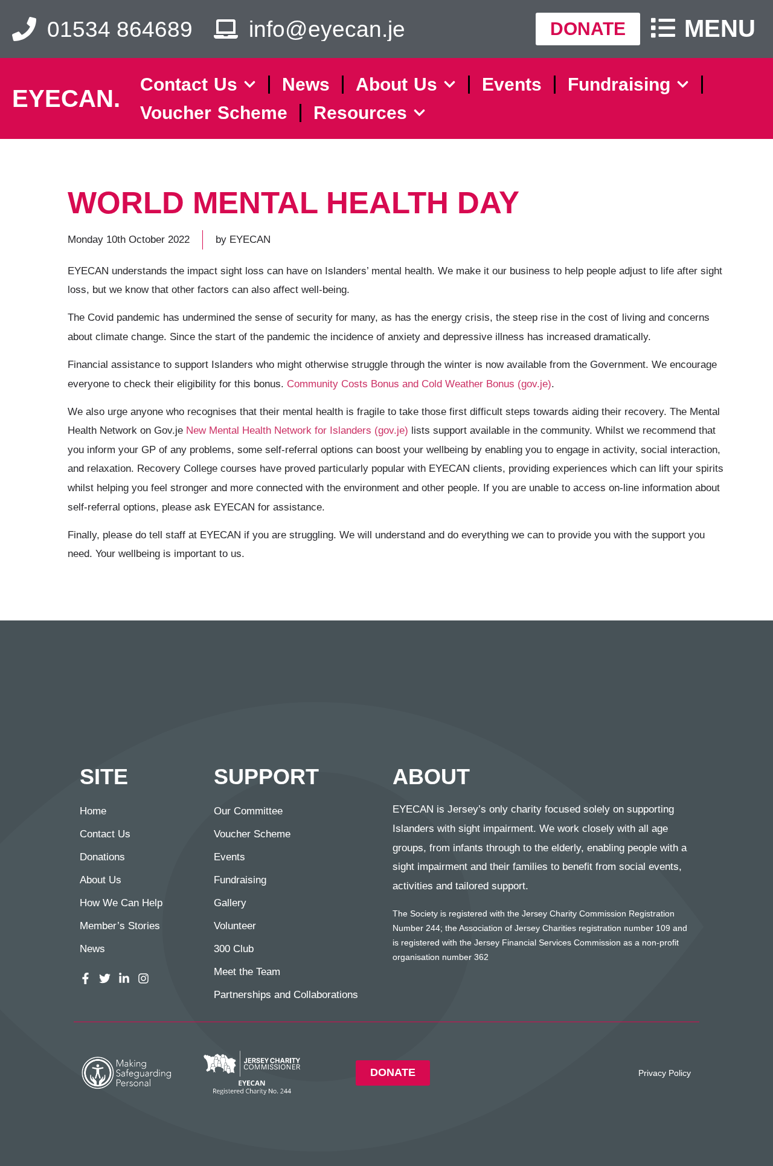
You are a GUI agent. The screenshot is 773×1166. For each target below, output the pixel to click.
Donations (102, 857)
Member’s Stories (120, 926)
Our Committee (248, 811)
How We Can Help (121, 903)
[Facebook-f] (85, 978)
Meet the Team (247, 972)
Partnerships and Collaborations (286, 994)
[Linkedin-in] (124, 978)
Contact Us (188, 84)
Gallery (230, 903)
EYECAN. (66, 98)
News (306, 84)
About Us (396, 84)
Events (512, 84)
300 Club (234, 949)
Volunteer (235, 926)
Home (93, 811)
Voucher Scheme (213, 113)
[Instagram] (143, 978)
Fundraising (619, 84)
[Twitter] (105, 978)
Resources (360, 113)
